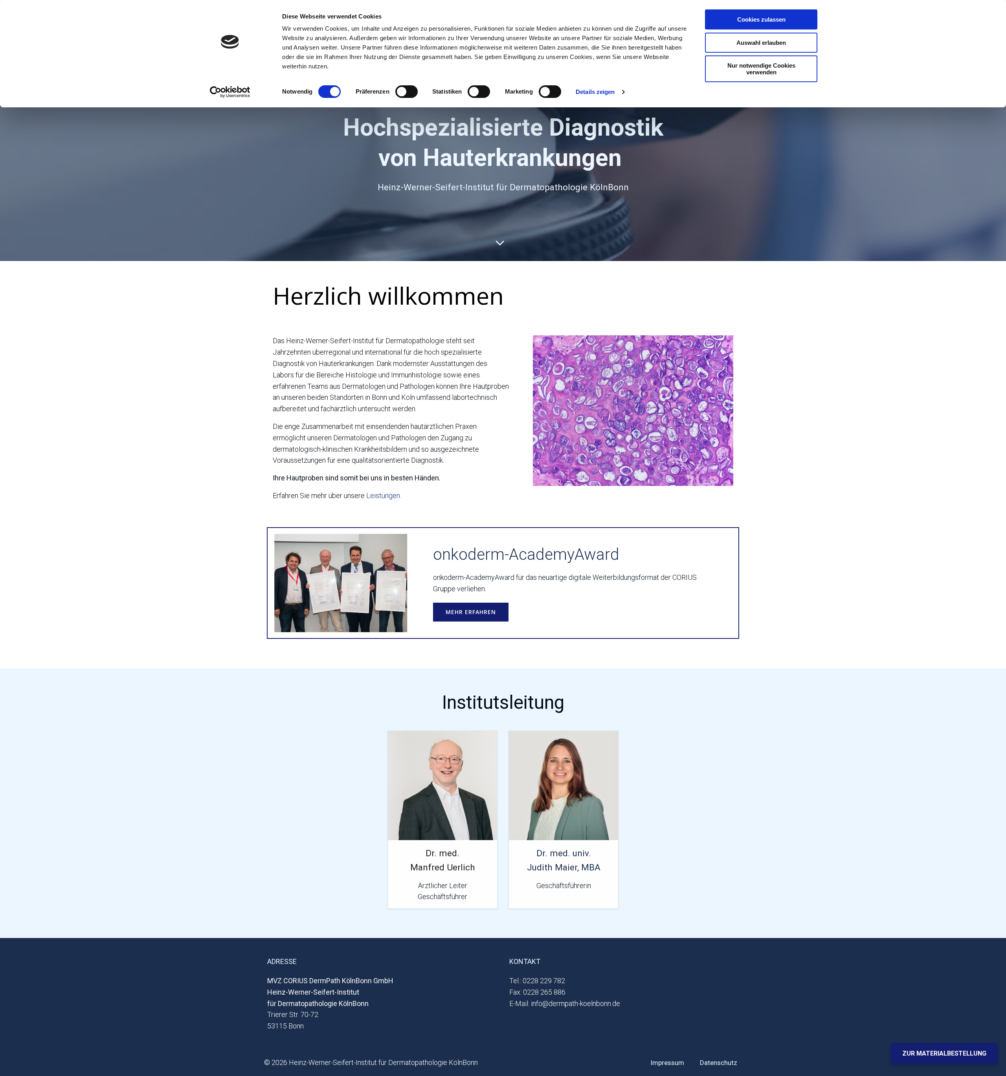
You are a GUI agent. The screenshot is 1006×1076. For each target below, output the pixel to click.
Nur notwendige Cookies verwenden (761, 68)
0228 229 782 (544, 981)
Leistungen (383, 495)
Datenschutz (718, 1063)
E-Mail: (519, 1003)
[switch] (406, 90)
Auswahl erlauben (761, 42)
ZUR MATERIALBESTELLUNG (944, 1053)
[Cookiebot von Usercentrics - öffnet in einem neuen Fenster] (230, 92)
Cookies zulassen (761, 19)
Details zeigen (595, 91)
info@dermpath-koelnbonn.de (575, 1003)
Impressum (667, 1063)
